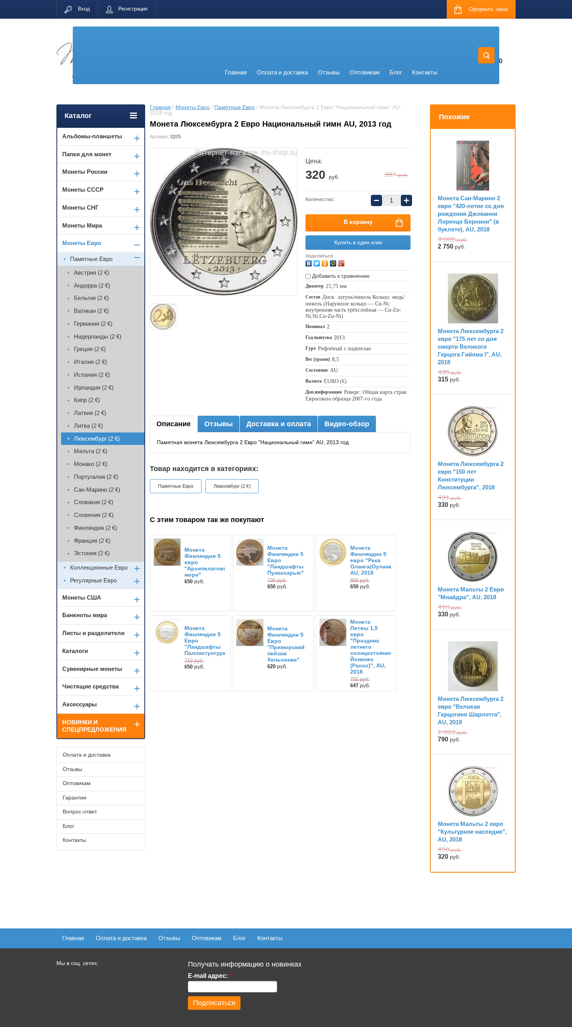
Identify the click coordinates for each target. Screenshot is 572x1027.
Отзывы (329, 72)
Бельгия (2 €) (91, 298)
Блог (396, 72)
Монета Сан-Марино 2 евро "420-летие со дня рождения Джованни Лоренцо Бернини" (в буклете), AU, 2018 (471, 214)
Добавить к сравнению (340, 276)
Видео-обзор (347, 424)
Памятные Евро (234, 107)
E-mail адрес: (210, 975)
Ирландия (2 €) (94, 387)
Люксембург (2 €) (232, 486)
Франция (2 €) (92, 540)
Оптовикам (364, 72)
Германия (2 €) (93, 323)
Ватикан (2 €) (91, 310)
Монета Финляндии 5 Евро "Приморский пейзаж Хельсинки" (286, 644)
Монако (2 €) (90, 464)
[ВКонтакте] (309, 262)
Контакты (424, 72)
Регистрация (132, 9)
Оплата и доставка (282, 72)
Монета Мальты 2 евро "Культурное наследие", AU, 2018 (472, 832)
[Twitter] (318, 262)
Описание (173, 424)
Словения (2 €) (94, 515)
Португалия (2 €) (96, 476)
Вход (84, 9)
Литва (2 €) (88, 425)
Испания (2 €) (92, 374)
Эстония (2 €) (92, 553)
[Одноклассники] (326, 262)
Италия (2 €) (90, 361)
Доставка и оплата (278, 424)
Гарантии (74, 797)
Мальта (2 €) (90, 451)
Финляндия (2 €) (95, 527)
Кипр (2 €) (87, 400)
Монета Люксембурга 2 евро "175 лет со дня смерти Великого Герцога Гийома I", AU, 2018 (471, 346)
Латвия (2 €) (90, 412)
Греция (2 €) (90, 349)
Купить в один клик (358, 242)
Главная (236, 72)
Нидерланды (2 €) (97, 336)
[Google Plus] (342, 262)
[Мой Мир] (334, 262)
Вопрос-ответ (80, 811)
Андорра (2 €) (92, 285)
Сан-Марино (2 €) (97, 489)
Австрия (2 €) (91, 272)
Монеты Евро (192, 107)
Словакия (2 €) (93, 502)
